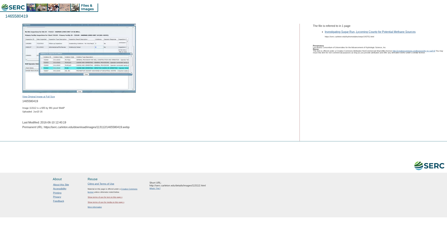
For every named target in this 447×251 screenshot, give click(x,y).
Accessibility (59, 188)
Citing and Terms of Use (101, 183)
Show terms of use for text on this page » (105, 197)
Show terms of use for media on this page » (106, 202)
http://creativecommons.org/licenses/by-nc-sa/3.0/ (414, 51)
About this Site (61, 184)
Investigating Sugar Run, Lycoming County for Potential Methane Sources (370, 31)
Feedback (58, 201)
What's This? (154, 188)
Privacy (57, 196)
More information (95, 207)
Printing (57, 192)
